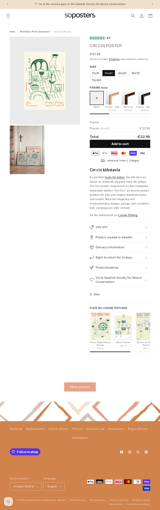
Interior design (58, 429)
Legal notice (115, 504)
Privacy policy (97, 500)
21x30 (95, 73)
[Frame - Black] (145, 98)
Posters (77, 429)
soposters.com (34, 500)
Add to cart (120, 144)
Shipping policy (141, 500)
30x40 (109, 73)
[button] (8, 16)
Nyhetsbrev (80, 438)
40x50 (122, 73)
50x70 (136, 73)
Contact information (138, 504)
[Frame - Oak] (112, 98)
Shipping (114, 59)
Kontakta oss (95, 429)
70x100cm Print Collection (35, 31)
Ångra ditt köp (138, 429)
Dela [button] (97, 294)
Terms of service (118, 500)
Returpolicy (116, 429)
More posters (80, 387)
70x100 (96, 80)
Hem (12, 31)
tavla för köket (115, 177)
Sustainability (35, 429)
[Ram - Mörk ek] (128, 98)
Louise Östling (127, 215)
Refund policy (78, 500)
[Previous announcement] (7, 4)
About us (16, 429)
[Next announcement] (152, 4)
